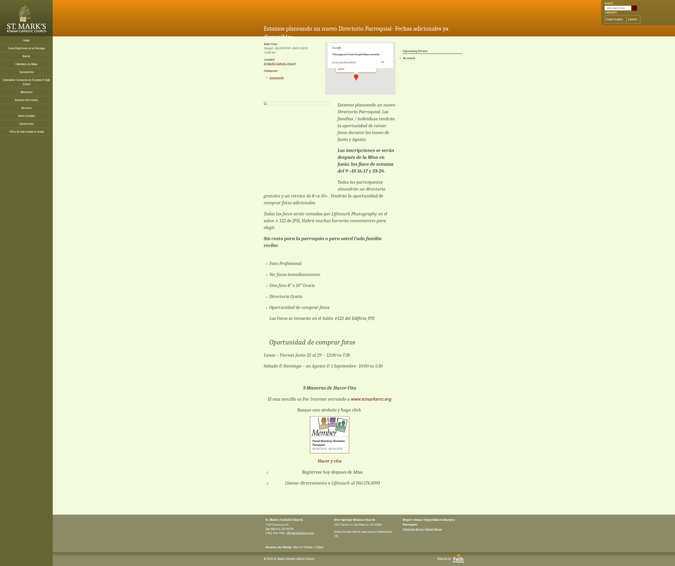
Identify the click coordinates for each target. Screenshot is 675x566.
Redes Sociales (26, 116)
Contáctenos (26, 123)
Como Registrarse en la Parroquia (26, 48)
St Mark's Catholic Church (279, 63)
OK (382, 62)
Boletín (26, 56)
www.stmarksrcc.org (371, 399)
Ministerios (26, 92)
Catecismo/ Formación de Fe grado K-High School (26, 82)
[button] (356, 77)
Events (341, 68)
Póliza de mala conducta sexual (26, 131)
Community (276, 78)
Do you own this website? (344, 62)
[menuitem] (615, 19)
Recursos (26, 108)
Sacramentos (26, 72)
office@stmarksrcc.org (300, 533)
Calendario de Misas (26, 64)
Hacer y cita (329, 461)
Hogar (26, 40)
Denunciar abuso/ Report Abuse (422, 529)
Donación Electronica (26, 100)
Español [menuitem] (632, 19)
